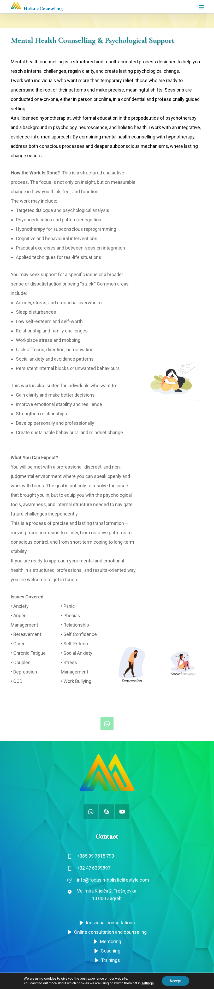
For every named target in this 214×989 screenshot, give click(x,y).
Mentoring (110, 941)
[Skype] (106, 811)
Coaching (110, 951)
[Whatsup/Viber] (91, 811)
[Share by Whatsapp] (107, 723)
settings (147, 983)
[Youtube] (122, 811)
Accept (175, 981)
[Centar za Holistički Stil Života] (16, 5)
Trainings (110, 960)
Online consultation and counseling (110, 932)
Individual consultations (110, 922)
